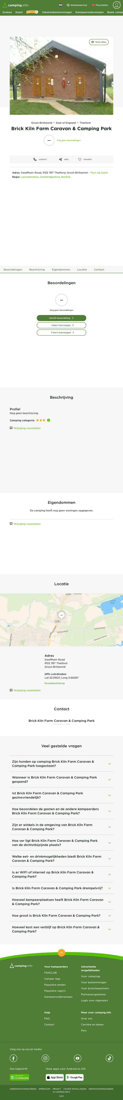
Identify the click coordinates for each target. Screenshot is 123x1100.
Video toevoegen (61, 325)
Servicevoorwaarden (101, 1089)
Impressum (44, 1089)
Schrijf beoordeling (59, 318)
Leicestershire (30, 176)
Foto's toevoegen (61, 332)
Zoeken (7, 12)
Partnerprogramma (93, 994)
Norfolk (65, 176)
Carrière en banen (92, 1024)
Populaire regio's (55, 990)
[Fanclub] (32, 12)
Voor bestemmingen (93, 982)
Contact (49, 1024)
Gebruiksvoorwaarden (23, 1089)
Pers (83, 1030)
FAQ (47, 1018)
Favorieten (102, 5)
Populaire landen (55, 984)
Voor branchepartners (95, 988)
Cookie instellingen (74, 1089)
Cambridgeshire (50, 176)
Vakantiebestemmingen (57, 12)
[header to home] (15, 5)
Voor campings (90, 976)
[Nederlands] (60, 5)
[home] (21, 965)
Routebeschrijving (55, 683)
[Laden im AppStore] (55, 1077)
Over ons (86, 1018)
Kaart (19, 12)
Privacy (57, 1089)
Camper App (52, 978)
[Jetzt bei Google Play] (75, 1077)
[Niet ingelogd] (117, 5)
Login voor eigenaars (94, 1000)
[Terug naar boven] (61, 953)
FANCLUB (50, 972)
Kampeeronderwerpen (89, 12)
